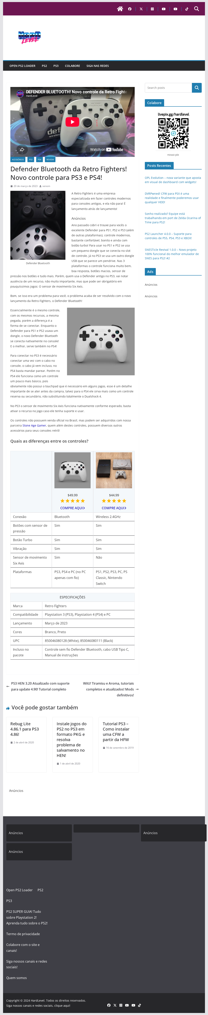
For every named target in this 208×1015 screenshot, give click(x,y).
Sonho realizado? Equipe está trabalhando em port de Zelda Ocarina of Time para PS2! (173, 218)
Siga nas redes (98, 66)
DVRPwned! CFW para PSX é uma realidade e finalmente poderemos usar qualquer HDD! (172, 198)
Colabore (72, 66)
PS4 (39, 159)
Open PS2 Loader (22, 66)
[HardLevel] (120, 8)
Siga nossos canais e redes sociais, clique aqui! (38, 1005)
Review (50, 159)
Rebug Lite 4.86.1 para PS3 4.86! (24, 729)
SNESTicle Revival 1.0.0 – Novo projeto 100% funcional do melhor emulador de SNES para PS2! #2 (172, 254)
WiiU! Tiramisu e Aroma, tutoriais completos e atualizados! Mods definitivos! (108, 689)
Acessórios (18, 159)
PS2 (44, 66)
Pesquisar (197, 88)
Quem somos (16, 978)
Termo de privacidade (23, 934)
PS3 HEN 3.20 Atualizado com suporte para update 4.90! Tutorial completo (40, 686)
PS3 (55, 66)
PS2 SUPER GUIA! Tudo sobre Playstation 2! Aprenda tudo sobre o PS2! (27, 917)
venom (46, 186)
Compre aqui (71, 508)
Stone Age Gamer (34, 425)
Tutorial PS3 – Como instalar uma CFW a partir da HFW (116, 731)
